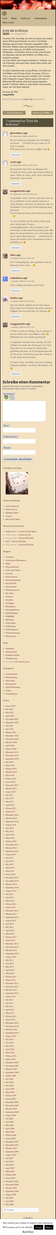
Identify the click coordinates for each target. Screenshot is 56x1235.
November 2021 (12, 719)
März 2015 (10, 871)
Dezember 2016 (12, 814)
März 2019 (10, 765)
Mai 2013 (10, 927)
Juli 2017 (9, 795)
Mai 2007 (10, 1164)
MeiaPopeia (10, 606)
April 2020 (10, 745)
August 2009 (11, 1075)
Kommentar (9, 394)
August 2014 (11, 890)
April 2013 (10, 930)
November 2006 (12, 1184)
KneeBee (9, 599)
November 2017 (12, 785)
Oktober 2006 (11, 1188)
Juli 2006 (9, 1197)
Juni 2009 (10, 1082)
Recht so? (25, 18)
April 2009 (10, 1088)
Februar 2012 (11, 976)
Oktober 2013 (11, 914)
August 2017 (11, 791)
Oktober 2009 (11, 1069)
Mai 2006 (10, 1204)
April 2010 (10, 1049)
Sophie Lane (11, 531)
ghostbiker (16, 132)
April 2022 (10, 715)
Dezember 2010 (12, 1022)
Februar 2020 (11, 748)
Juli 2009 (9, 1079)
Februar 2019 (11, 768)
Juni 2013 (10, 923)
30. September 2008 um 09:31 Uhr (24, 165)
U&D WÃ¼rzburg (13, 687)
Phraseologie (11, 683)
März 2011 (10, 1013)
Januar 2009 (11, 1098)
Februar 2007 (11, 1174)
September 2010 (12, 1032)
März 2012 (10, 973)
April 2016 (10, 834)
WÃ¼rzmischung (13, 632)
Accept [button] (38, 1227)
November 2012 (12, 947)
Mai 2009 (10, 1085)
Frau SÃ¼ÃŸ (11, 583)
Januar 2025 (11, 706)
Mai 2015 (10, 864)
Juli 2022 (9, 709)
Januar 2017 (11, 811)
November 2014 (12, 881)
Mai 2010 (10, 1046)
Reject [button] (49, 1227)
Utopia (8, 690)
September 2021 (12, 722)
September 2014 (12, 887)
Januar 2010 (11, 1059)
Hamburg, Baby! (12, 512)
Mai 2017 (10, 801)
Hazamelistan (11, 586)
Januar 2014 (11, 907)
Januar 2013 (11, 940)
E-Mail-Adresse (10, 436)
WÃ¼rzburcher (12, 629)
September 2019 (12, 758)
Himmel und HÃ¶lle (42, 113)
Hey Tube (9, 593)
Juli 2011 (9, 999)
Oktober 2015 (11, 847)
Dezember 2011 (12, 983)
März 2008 (10, 1131)
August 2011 (11, 996)
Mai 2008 (10, 1125)
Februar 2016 (11, 841)
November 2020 (12, 739)
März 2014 (10, 900)
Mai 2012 (10, 966)
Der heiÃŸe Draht (13, 519)
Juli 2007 (9, 1158)
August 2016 (11, 824)
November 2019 (12, 755)
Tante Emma (11, 623)
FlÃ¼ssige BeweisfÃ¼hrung (15, 113)
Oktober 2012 (11, 950)
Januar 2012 (11, 980)
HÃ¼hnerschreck (13, 590)
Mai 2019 (10, 762)
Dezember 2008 (12, 1102)
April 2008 (10, 1128)
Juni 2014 (10, 897)
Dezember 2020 (12, 735)
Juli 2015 (9, 857)
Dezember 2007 (12, 1141)
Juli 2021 (9, 725)
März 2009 (10, 1092)
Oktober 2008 (11, 1108)
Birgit (8, 563)
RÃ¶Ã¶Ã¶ (10, 616)
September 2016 (12, 821)
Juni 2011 (10, 1003)
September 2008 (12, 1112)
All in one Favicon (22, 661)
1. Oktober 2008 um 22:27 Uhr (22, 327)
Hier (51, 230)
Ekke (13, 254)
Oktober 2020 (11, 742)
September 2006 (12, 1191)
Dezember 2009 (12, 1062)
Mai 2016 (10, 831)
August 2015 (11, 854)
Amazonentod (11, 674)
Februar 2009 (11, 1095)
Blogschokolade (12, 566)
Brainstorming (11, 677)
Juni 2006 (10, 1201)
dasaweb (9, 573)
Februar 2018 (11, 778)
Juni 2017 (10, 798)
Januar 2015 (11, 874)
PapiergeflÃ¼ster (12, 609)
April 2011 (10, 1009)
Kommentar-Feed (12, 655)
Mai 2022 (10, 712)
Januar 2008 (11, 1138)
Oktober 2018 (11, 772)
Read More (28, 1231)
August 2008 (11, 1115)
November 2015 (12, 844)
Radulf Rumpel (12, 613)
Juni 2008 (10, 1122)
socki (13, 161)
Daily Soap (28, 99)
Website (7, 448)
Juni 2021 (10, 729)
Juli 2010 (9, 1039)
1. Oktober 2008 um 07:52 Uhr (22, 258)
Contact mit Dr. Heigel (28, 531)
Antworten (15, 154)
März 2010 (10, 1052)
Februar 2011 (11, 1016)
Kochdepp (10, 603)
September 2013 (12, 917)
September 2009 (12, 1072)
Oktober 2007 (11, 1148)
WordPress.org (11, 658)
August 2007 (11, 1155)
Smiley (13, 297)
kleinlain (9, 596)
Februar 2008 (11, 1135)
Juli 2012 (9, 960)
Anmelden (10, 648)
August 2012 (11, 956)
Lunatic (9, 516)
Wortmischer (11, 636)
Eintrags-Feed (11, 651)
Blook (14, 18)
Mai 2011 (10, 1006)
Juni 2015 (10, 861)
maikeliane (16, 277)
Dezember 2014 (12, 877)
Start (5, 18)
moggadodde (28, 3)
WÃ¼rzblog (11, 626)
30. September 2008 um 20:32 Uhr (24, 194)
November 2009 (12, 1065)
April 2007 (10, 1168)
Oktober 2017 (11, 788)
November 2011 (12, 986)
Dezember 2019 (12, 752)
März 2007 (10, 1171)
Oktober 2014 (11, 884)
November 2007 (12, 1145)
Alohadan (10, 557)
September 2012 (12, 953)
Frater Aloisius (11, 576)
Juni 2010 (10, 1042)
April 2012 (10, 970)
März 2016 (10, 838)
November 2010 (12, 1026)
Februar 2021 (11, 732)
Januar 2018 (11, 781)
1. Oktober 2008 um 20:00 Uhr (22, 301)
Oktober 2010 (11, 1029)
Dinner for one (11, 509)
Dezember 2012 (12, 943)
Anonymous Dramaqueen (16, 560)
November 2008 (12, 1105)
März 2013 (10, 933)
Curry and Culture (13, 570)
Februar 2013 (11, 937)
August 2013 (11, 920)
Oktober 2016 (11, 818)
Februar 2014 (11, 904)
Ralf (7, 541)
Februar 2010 (11, 1055)
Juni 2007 (10, 1161)
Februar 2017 (11, 808)
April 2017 (10, 805)
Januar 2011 (11, 1019)
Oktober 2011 (11, 989)
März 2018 (10, 775)
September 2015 (12, 851)
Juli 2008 (9, 1118)
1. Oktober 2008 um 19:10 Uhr (22, 281)
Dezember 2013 (12, 910)
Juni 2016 (10, 828)
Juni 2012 (10, 963)
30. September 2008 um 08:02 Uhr (24, 136)
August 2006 (11, 1194)
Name (6, 425)
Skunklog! (10, 619)
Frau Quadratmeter (13, 580)
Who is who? (8, 22)
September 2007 (12, 1151)
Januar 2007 (11, 1178)
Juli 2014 (9, 894)
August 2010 (11, 1036)
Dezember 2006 (12, 1181)
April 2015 (10, 867)
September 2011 (12, 993)
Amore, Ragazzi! (12, 506)
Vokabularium (40, 18)
